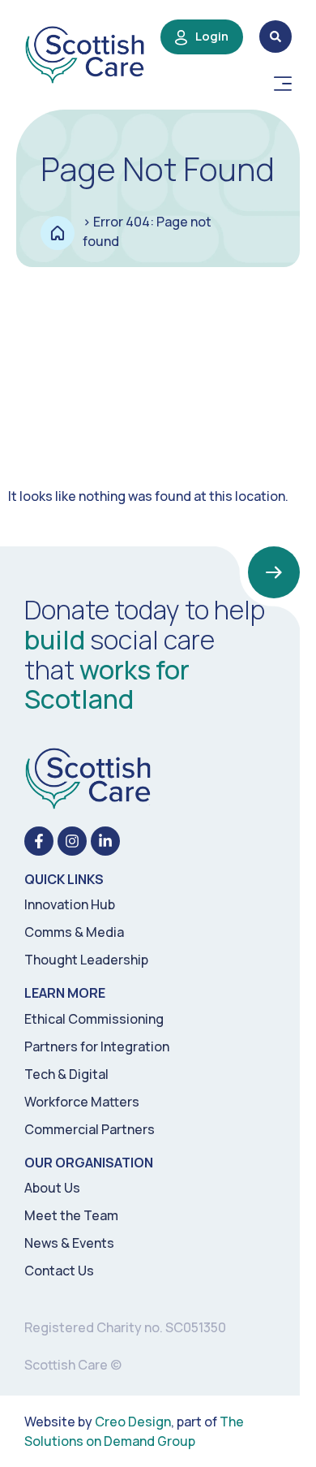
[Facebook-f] (38, 841)
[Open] (283, 83)
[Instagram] (72, 841)
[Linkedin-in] (105, 841)
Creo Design (133, 1421)
